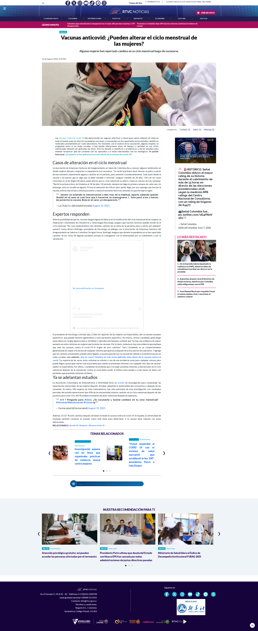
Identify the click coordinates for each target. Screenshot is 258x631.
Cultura (182, 18)
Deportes (138, 18)
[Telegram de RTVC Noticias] (205, 594)
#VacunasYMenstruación (69, 402)
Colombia (72, 18)
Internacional (94, 18)
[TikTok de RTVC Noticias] (197, 594)
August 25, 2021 (101, 205)
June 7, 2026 (204, 227)
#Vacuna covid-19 (96, 425)
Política (116, 18)
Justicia (203, 18)
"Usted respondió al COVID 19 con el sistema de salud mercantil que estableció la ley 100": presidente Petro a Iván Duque (141, 454)
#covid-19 (73, 425)
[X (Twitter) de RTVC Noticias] (174, 594)
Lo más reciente (51, 18)
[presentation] (49, 452)
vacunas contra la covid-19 (71, 138)
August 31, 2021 (96, 408)
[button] (103, 471)
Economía (159, 18)
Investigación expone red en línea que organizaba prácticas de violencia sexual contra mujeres (87, 456)
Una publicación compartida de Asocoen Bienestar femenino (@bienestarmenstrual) (112, 328)
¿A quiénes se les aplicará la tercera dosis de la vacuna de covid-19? (98, 154)
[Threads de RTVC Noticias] (213, 594)
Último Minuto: (50, 24)
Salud (63, 32)
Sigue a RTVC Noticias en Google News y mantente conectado (109, 484)
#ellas (88, 400)
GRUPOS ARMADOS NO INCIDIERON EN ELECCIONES (190, 2)
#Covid (88, 402)
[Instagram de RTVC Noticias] (182, 594)
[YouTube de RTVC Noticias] (190, 594)
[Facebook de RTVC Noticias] (166, 594)
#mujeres (83, 425)
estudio (121, 382)
